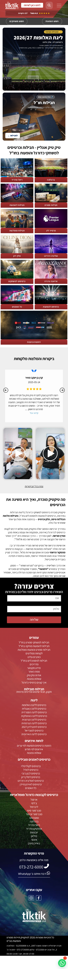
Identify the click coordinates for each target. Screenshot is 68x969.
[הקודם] (5, 390)
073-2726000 (32, 5)
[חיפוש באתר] (49, 5)
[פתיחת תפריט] (59, 5)
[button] (62, 963)
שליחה (34, 619)
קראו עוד (34, 413)
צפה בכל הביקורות (34, 486)
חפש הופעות (52, 21)
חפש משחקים (16, 21)
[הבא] (62, 390)
